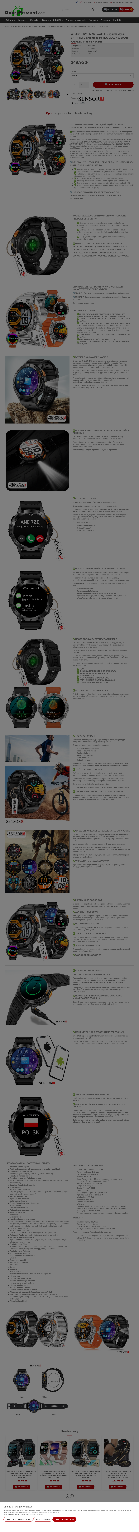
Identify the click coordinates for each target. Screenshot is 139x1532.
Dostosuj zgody (43, 1519)
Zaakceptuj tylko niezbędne (18, 1519)
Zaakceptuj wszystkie (64, 1519)
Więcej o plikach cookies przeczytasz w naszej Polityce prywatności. (23, 1514)
